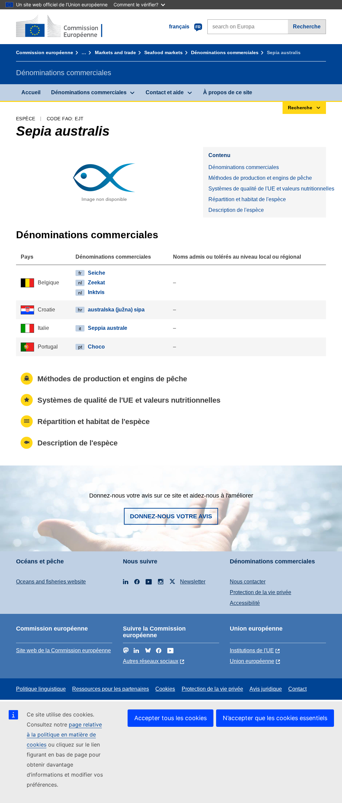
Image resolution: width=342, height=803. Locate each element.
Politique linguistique (41, 689)
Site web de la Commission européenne (63, 650)
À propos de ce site (227, 92)
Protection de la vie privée (260, 592)
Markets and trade (115, 52)
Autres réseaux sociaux (150, 661)
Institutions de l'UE (252, 650)
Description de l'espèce (236, 210)
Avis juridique (265, 689)
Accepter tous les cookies (170, 717)
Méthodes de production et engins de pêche (260, 178)
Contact (297, 689)
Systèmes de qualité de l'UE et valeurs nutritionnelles (267, 188)
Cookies (165, 689)
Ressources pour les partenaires (110, 689)
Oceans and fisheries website (51, 581)
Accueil (30, 92)
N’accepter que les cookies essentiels (275, 717)
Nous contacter (248, 581)
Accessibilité (245, 603)
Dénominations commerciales (225, 52)
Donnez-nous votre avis (171, 516)
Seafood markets (163, 52)
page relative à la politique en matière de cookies (64, 734)
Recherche (307, 26)
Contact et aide (165, 92)
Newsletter (192, 581)
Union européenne (252, 661)
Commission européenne (44, 52)
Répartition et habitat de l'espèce (247, 199)
